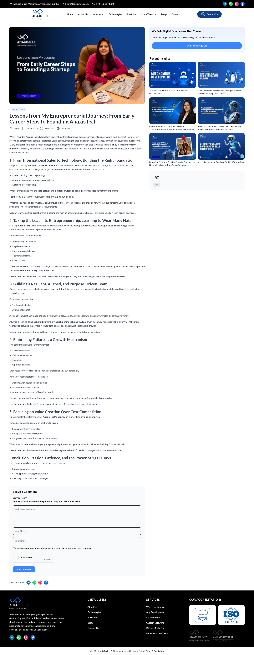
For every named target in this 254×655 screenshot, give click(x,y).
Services (96, 14)
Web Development (155, 606)
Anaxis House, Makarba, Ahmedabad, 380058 (36, 3)
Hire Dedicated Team (157, 633)
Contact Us (93, 628)
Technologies (115, 14)
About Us (83, 14)
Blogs (164, 14)
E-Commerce (153, 617)
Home (70, 14)
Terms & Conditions (155, 651)
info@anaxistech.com (78, 3)
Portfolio (131, 14)
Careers (176, 14)
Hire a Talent (147, 14)
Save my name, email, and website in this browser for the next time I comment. (54, 548)
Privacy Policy (137, 651)
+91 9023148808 (105, 3)
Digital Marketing (155, 628)
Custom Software (155, 622)
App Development (155, 612)
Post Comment (24, 569)
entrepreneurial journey (94, 136)
